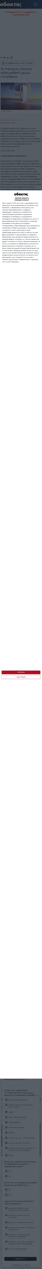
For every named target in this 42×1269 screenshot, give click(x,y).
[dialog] (21, 634)
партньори (20, 203)
